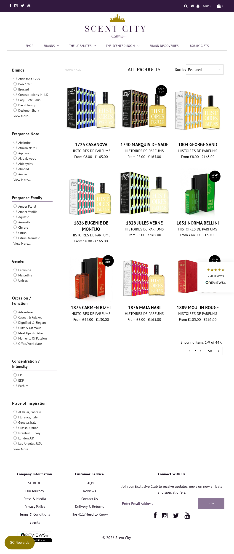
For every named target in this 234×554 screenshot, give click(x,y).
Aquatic (23, 217)
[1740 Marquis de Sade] (145, 108)
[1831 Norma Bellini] (198, 193)
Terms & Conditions (34, 514)
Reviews (89, 491)
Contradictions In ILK (32, 95)
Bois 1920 (24, 84)
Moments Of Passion (32, 338)
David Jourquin (28, 105)
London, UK (25, 438)
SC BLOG (34, 483)
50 (210, 351)
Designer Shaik (28, 110)
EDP (20, 380)
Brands (49, 46)
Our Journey (34, 491)
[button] (215, 277)
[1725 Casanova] (91, 108)
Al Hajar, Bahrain (29, 412)
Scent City (123, 537)
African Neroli (27, 148)
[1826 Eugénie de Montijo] (91, 192)
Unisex (22, 280)
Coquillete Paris (28, 100)
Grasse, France (27, 428)
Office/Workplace (29, 344)
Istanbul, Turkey (28, 433)
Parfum (22, 386)
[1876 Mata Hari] (145, 277)
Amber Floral (26, 206)
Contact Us (89, 498)
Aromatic (24, 222)
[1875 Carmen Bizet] (91, 278)
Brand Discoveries (163, 46)
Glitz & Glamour (29, 328)
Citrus (22, 233)
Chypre (22, 227)
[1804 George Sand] (198, 111)
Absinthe (24, 143)
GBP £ (207, 6)
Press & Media (35, 498)
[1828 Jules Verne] (145, 193)
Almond (23, 169)
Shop (29, 46)
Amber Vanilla (27, 212)
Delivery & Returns (89, 506)
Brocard (23, 89)
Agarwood (24, 153)
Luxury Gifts (199, 46)
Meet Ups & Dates (30, 333)
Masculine (24, 275)
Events (34, 522)
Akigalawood (26, 158)
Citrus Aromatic (28, 238)
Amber (22, 174)
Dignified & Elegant (31, 323)
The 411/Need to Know (89, 514)
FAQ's (89, 483)
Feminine (24, 270)
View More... (22, 116)
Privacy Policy (34, 506)
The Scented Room (120, 46)
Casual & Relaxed (30, 317)
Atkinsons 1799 (28, 79)
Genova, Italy (26, 422)
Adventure (25, 312)
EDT (20, 375)
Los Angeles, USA (29, 444)
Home (69, 69)
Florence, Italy (27, 417)
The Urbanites (80, 46)
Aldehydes (25, 164)
